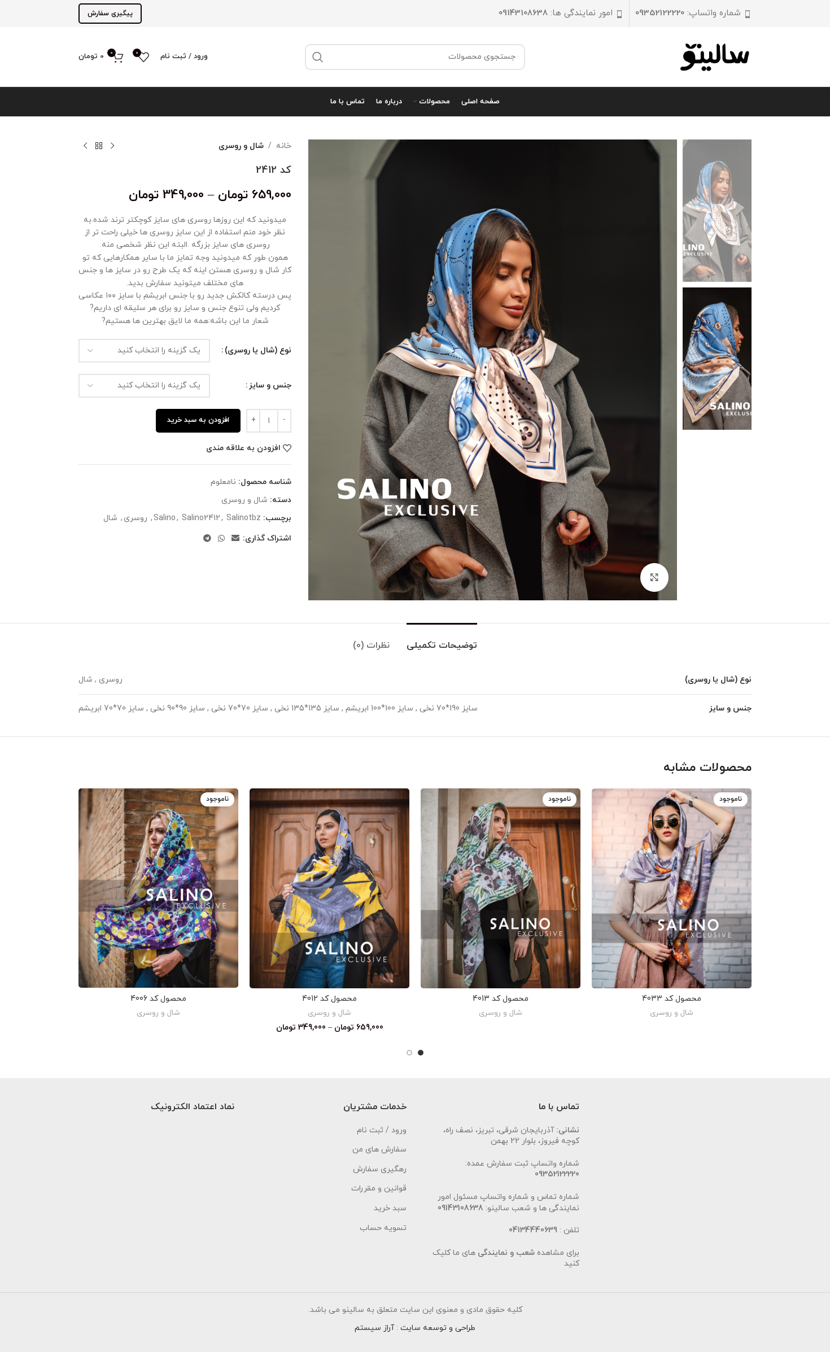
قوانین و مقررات (379, 1188)
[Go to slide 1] (420, 1053)
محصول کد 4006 (158, 998)
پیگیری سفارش (110, 13)
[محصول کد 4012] (329, 888)
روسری (135, 518)
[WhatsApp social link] (221, 539)
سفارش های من (379, 1149)
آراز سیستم (374, 1328)
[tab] (442, 640)
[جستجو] (318, 57)
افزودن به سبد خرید (198, 420)
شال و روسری (241, 146)
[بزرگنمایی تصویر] (654, 577)
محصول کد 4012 (329, 998)
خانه (283, 146)
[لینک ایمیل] (235, 539)
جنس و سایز (270, 385)
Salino (165, 518)
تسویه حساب (383, 1228)
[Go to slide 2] (409, 1053)
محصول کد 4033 (671, 998)
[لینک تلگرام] (207, 539)
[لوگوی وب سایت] (716, 56)
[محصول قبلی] (112, 146)
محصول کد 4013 (500, 998)
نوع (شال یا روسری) (258, 350)
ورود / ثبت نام (382, 1130)
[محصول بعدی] (85, 146)
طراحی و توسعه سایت (437, 1328)
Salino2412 (201, 518)
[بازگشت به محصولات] (99, 146)
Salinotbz (243, 518)
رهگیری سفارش (380, 1169)
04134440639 (533, 1230)
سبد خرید (390, 1208)
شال (110, 518)
